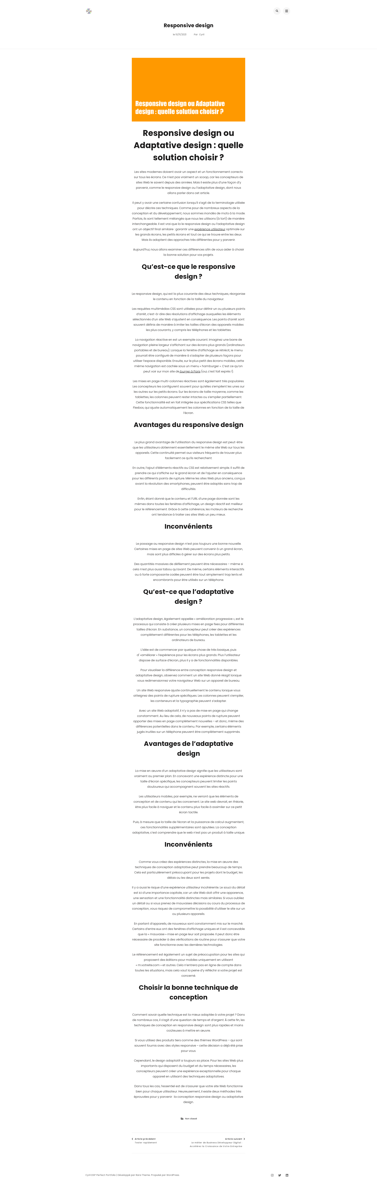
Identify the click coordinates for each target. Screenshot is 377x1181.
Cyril (201, 34)
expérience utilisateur (209, 229)
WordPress (172, 1175)
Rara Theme (143, 1175)
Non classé (191, 1118)
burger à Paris (189, 371)
